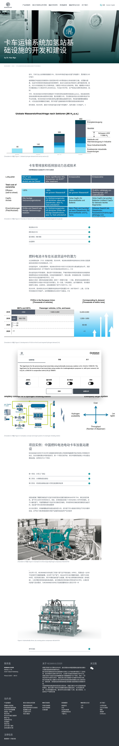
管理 (101, 709)
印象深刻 (13, 738)
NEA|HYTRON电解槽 (9, 709)
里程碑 (102, 711)
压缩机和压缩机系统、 (10, 707)
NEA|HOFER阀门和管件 (10, 715)
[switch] (49, 383)
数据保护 (6, 738)
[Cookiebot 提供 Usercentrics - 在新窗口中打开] (91, 353)
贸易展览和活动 (66, 711)
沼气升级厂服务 (8, 725)
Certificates (103, 713)
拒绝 (59, 391)
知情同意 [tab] (31, 360)
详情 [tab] (59, 359)
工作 (82, 705)
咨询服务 (6, 721)
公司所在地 (103, 705)
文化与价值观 (104, 707)
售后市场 (6, 713)
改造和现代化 (8, 719)
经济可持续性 (46, 707)
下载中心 (64, 713)
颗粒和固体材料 (27, 705)
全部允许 (86, 391)
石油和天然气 (27, 711)
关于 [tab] (87, 359)
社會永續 (45, 709)
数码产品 (6, 717)
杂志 (63, 707)
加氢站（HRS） (8, 711)
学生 (82, 707)
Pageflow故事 (65, 709)
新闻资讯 (64, 705)
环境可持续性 (46, 705)
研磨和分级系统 (8, 705)
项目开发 (6, 724)
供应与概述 (26, 713)
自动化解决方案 (8, 728)
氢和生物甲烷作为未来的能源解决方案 (30, 708)
